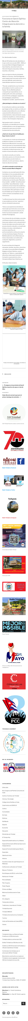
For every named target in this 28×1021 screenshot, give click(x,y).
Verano (4, 924)
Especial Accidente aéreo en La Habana (13, 840)
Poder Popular (6, 886)
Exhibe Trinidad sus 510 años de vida (12, 942)
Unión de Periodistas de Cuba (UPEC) (12, 921)
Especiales (5, 852)
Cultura (4, 808)
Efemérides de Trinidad (8, 834)
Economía (5, 827)
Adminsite (15, 16)
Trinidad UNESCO (7, 911)
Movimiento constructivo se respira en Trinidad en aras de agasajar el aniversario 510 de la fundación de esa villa (13, 958)
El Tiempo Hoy (6, 837)
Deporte (4, 824)
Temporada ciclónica (8, 902)
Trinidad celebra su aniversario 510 (11, 939)
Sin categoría (6, 899)
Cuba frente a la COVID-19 (9, 805)
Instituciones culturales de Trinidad (12, 867)
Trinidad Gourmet (7, 908)
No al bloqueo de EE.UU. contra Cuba (12, 873)
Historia (4, 858)
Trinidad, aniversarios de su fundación (12, 915)
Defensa (4, 818)
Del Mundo (5, 821)
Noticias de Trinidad (7, 876)
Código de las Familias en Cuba (10, 802)
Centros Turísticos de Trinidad (10, 796)
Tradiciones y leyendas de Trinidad (11, 905)
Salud (3, 895)
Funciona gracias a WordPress (9, 1017)
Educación (8, 374)
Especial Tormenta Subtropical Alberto (13, 849)
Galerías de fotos (7, 855)
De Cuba (4, 815)
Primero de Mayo (7, 889)
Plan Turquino (6, 883)
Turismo (4, 918)
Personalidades (6, 879)
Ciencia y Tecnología (8, 799)
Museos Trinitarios (7, 870)
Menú (14, 10)
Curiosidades (6, 812)
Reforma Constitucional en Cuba (11, 892)
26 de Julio (5, 787)
